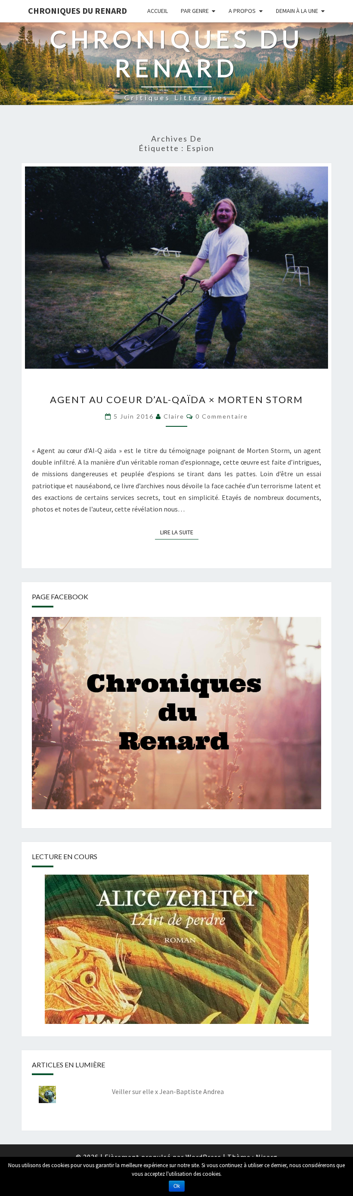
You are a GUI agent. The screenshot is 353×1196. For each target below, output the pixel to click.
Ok (176, 1186)
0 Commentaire (221, 416)
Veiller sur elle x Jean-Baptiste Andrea (168, 1091)
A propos (242, 11)
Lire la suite (179, 532)
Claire (174, 416)
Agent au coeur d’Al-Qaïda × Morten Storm (176, 399)
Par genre (195, 11)
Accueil (157, 11)
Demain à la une (297, 11)
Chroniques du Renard (77, 10)
